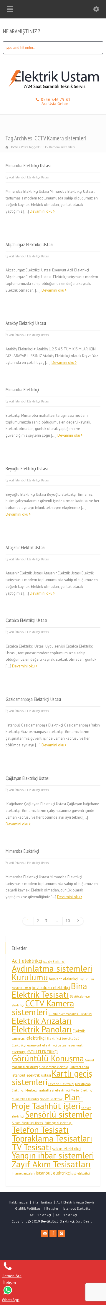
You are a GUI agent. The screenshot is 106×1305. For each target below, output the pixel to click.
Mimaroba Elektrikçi (22, 389)
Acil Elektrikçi (40, 1215)
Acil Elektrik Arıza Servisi (76, 1202)
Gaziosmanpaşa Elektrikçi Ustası (33, 699)
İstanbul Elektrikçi (77, 1208)
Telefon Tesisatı (40, 1129)
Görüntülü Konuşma (48, 1058)
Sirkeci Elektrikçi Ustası (28, 1123)
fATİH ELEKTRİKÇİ (42, 1051)
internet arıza (79, 1067)
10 (68, 920)
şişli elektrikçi (81, 1173)
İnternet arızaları (23, 1173)
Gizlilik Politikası (28, 1208)
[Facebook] (53, 1233)
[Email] (44, 1233)
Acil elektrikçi (27, 960)
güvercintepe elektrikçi (54, 1067)
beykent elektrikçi (63, 979)
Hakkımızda (18, 1202)
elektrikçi (36, 1038)
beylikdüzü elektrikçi (51, 987)
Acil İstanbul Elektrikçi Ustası (29, 177)
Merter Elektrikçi (82, 1090)
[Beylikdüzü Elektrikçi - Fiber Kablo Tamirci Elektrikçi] (53, 89)
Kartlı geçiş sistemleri (52, 1077)
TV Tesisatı (31, 1147)
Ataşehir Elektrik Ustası (25, 547)
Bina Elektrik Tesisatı (49, 990)
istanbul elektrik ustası (31, 1075)
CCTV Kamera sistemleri (43, 1008)
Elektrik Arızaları (42, 1020)
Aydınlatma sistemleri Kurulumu (52, 973)
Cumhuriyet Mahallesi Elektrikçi (70, 1014)
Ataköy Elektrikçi (54, 962)
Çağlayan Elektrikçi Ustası (27, 778)
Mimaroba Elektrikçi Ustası (28, 165)
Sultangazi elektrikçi (58, 1123)
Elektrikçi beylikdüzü (63, 1038)
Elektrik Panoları (42, 1029)
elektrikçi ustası (54, 1045)
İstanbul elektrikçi (53, 1173)
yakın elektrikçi (66, 1148)
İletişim (52, 1208)
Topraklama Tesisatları (52, 1138)
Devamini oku (41, 211)
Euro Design (85, 1221)
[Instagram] (61, 1233)
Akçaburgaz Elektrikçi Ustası (29, 244)
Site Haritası (42, 1202)
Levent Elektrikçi (61, 1084)
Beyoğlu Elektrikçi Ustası (27, 468)
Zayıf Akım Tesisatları (51, 1164)
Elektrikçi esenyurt (26, 1045)
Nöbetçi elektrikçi (52, 1099)
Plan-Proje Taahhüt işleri (47, 1101)
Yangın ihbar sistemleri (53, 1155)
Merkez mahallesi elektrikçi (47, 1090)
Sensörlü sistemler (58, 1114)
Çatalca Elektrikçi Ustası (26, 620)
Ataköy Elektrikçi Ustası (26, 323)
